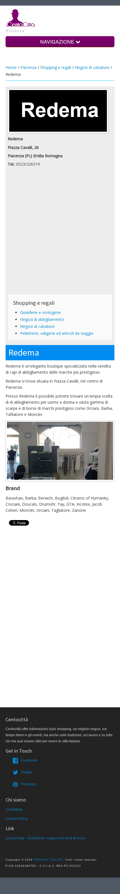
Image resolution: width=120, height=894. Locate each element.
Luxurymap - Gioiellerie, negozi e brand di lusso (46, 837)
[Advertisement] (60, 232)
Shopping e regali (55, 67)
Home (11, 67)
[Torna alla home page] (21, 17)
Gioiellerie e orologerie (40, 312)
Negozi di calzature (92, 67)
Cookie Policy (17, 818)
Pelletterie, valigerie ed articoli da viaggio (56, 333)
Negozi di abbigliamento (42, 319)
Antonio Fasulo (48, 859)
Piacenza (28, 67)
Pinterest (28, 783)
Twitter (26, 772)
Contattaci (14, 809)
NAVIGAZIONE (58, 41)
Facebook (29, 760)
